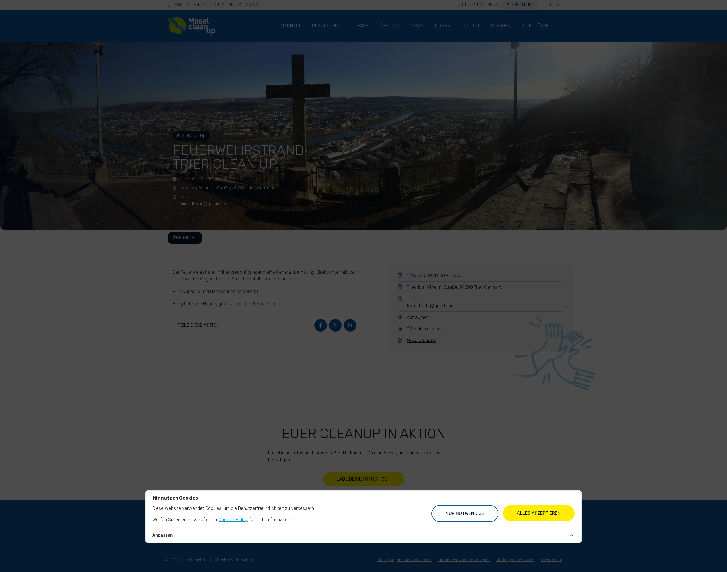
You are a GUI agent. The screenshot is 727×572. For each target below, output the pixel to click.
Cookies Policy (233, 519)
